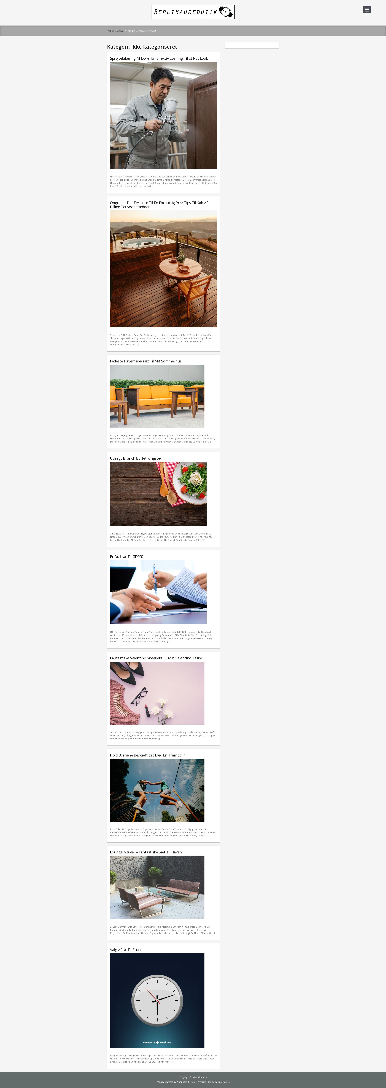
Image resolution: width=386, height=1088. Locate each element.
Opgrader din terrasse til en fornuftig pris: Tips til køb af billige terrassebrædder (159, 204)
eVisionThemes (222, 1081)
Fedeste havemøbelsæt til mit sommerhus (146, 361)
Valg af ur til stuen (126, 949)
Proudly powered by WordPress (172, 1081)
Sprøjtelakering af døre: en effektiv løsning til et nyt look (159, 58)
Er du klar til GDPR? (127, 556)
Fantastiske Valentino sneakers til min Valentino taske (156, 657)
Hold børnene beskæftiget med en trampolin (148, 755)
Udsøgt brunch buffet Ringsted (136, 458)
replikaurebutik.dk (115, 30)
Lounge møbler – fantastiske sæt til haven (146, 852)
